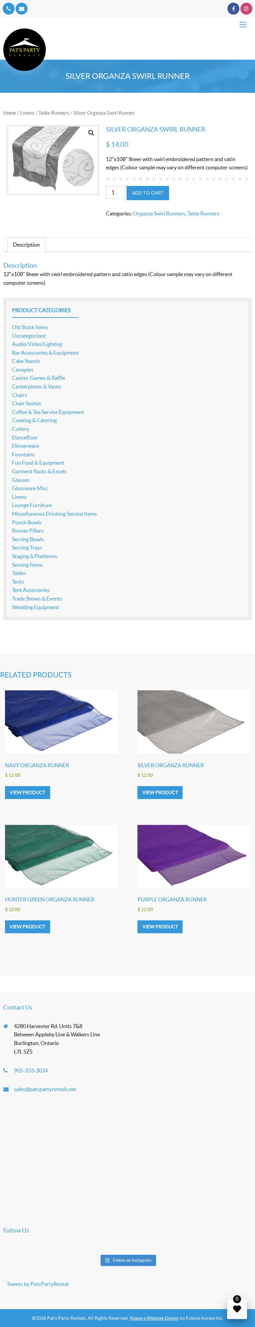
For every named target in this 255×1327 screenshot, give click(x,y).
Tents (18, 582)
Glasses (21, 480)
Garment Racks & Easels (39, 471)
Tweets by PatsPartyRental (37, 1284)
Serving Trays (27, 547)
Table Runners (54, 113)
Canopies (23, 370)
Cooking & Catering (34, 420)
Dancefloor (25, 437)
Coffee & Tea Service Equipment (48, 412)
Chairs (19, 395)
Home (9, 113)
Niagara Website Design (154, 1318)
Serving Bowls (28, 539)
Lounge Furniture (32, 505)
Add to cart (148, 193)
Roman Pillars (27, 531)
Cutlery (20, 429)
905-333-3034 (31, 1070)
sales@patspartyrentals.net (45, 1089)
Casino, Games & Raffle (38, 378)
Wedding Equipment (35, 607)
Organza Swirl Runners (159, 213)
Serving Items (27, 565)
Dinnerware (25, 446)
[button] (91, 133)
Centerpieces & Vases (36, 386)
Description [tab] (26, 245)
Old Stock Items (30, 327)
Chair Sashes (26, 403)
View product (27, 792)
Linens (27, 113)
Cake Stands (26, 361)
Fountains (23, 454)
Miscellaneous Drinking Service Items (54, 514)
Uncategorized (28, 336)
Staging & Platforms (34, 556)
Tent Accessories (31, 590)
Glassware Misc (30, 488)
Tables (19, 573)
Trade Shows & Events (37, 599)
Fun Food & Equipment (38, 463)
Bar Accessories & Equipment (45, 353)
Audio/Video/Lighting (37, 344)
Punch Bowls (27, 522)
